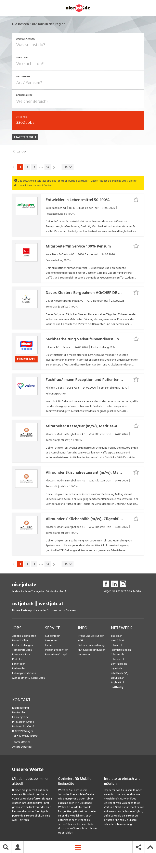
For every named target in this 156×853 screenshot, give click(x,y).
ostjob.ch (23, 604)
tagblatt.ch (118, 682)
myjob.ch (116, 668)
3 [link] (34, 167)
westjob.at (51, 604)
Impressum (84, 654)
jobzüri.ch (116, 645)
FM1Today (117, 687)
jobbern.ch (117, 654)
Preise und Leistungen (91, 635)
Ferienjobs (18, 668)
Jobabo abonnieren (24, 635)
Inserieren (51, 640)
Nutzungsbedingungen (91, 649)
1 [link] (20, 167)
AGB (80, 640)
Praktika (17, 659)
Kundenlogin (52, 635)
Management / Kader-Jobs (28, 677)
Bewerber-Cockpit (56, 654)
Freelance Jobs (21, 654)
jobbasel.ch (118, 659)
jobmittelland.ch (121, 649)
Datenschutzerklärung (91, 645)
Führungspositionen (24, 673)
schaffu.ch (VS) (119, 673)
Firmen (49, 645)
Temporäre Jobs (22, 649)
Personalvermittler (56, 649)
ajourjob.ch (117, 677)
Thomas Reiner (21, 742)
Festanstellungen (22, 645)
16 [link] (47, 167)
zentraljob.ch (119, 663)
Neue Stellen (20, 640)
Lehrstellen (18, 663)
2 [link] (27, 167)
